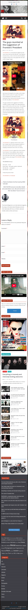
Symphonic (21, 550)
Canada (3, 540)
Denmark (12, 540)
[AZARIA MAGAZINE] (14, 6)
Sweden (16, 551)
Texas (6, 553)
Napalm (24, 545)
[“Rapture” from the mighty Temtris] (5, 424)
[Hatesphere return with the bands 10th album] (5, 431)
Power (14, 548)
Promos (3, 586)
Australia (14, 538)
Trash (12, 553)
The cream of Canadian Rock (7, 493)
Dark (6, 539)
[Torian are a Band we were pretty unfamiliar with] (5, 403)
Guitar (17, 542)
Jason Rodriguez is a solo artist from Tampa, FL (11, 520)
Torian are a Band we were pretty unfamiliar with (17, 402)
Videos (2, 597)
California (21, 538)
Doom (15, 540)
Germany (12, 542)
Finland (3, 542)
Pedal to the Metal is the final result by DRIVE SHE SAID (14, 183)
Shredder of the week (6, 591)
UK (14, 553)
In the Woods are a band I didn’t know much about (18, 409)
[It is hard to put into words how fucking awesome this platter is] (5, 396)
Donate (15, 310)
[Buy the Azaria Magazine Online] (14, 319)
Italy (2, 545)
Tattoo (3, 553)
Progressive (18, 548)
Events (2, 564)
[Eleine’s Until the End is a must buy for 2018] (5, 438)
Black (17, 538)
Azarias (11, 50)
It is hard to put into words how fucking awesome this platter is (18, 395)
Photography (8, 548)
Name (3, 246)
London (5, 545)
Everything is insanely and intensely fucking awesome (13, 375)
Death (8, 540)
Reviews (9, 371)
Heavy (23, 542)
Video (18, 553)
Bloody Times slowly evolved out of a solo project (12, 523)
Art (10, 538)
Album (2, 538)
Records (3, 551)
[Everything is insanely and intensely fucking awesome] (14, 363)
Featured (4, 371)
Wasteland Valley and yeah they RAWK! (18, 416)
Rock (8, 550)
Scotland (11, 550)
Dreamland (19, 540)
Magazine (3, 575)
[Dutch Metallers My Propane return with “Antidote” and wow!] (5, 389)
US (16, 553)
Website (3, 258)
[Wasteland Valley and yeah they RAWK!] (5, 417)
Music (4, 39)
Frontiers (8, 542)
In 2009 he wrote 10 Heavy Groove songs (10, 513)
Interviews (3, 569)
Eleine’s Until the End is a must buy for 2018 (17, 437)
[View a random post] (25, 18)
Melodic (8, 545)
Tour (9, 553)
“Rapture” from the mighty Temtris (16, 423)
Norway (2, 548)
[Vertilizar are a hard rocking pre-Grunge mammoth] (5, 445)
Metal (12, 545)
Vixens (21, 553)
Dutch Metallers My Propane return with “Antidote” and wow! (18, 388)
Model (17, 545)
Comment (4, 228)
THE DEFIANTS (6, 52)
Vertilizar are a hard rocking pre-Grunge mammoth (18, 444)
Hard (19, 542)
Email (3, 252)
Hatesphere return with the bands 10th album (17, 430)
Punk (23, 548)
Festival (23, 539)
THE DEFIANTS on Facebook (9, 175)
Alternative (6, 538)
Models (3, 577)
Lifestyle (3, 572)
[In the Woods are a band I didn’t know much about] (5, 410)
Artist (12, 538)
